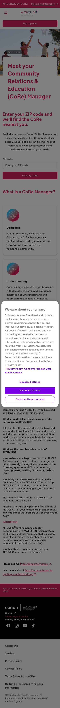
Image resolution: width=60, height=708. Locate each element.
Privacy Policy (14, 369)
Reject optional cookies (30, 399)
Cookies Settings (30, 382)
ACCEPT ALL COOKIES (30, 390)
